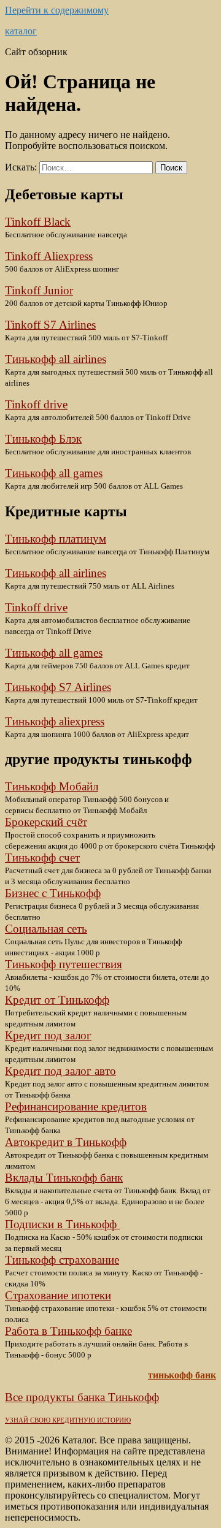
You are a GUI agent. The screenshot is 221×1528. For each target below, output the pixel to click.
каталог (21, 31)
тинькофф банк (182, 1375)
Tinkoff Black (38, 221)
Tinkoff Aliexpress (49, 256)
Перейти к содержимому (57, 10)
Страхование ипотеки (58, 1295)
